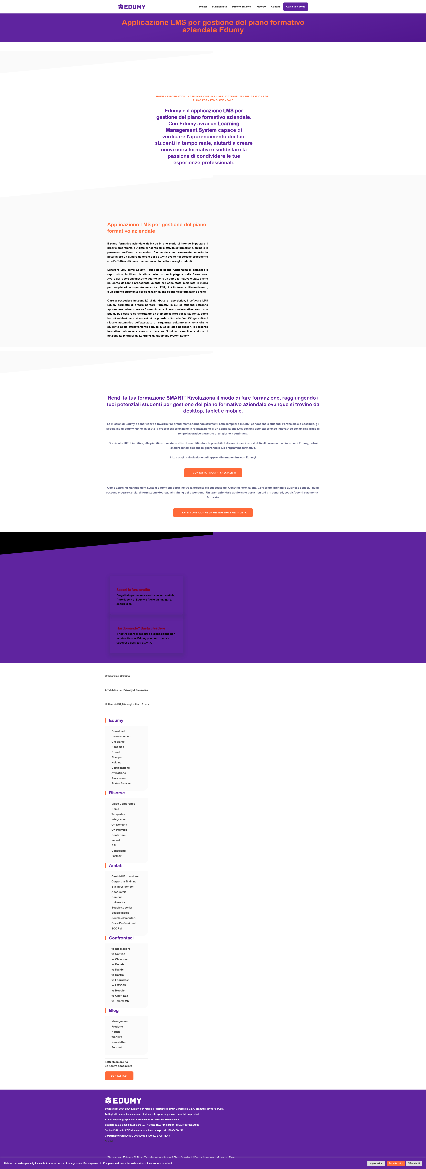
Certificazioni (183, 1157)
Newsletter (118, 1042)
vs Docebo (118, 964)
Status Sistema (121, 783)
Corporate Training (123, 881)
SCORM (116, 928)
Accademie (118, 892)
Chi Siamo (118, 741)
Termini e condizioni (158, 1157)
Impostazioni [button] (376, 1163)
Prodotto (117, 1026)
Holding (116, 762)
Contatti (276, 6)
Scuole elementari (123, 918)
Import (115, 840)
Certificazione (120, 767)
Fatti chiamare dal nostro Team (215, 1157)
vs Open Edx (119, 995)
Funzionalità (219, 6)
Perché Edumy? (241, 6)
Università (118, 902)
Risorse (261, 6)
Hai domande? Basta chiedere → (142, 628)
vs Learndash (120, 980)
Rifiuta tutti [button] (414, 1163)
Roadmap (117, 746)
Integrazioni (119, 819)
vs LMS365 (118, 985)
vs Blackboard (120, 948)
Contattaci (118, 835)
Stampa (116, 757)
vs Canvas (118, 954)
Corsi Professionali (123, 923)
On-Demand (119, 824)
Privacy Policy (132, 1157)
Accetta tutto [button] (396, 1163)
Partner (116, 856)
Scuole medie (120, 912)
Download (118, 731)
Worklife (116, 1037)
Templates (118, 814)
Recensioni (118, 778)
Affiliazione (118, 773)
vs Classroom (120, 959)
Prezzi (203, 6)
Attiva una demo (295, 6)
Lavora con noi (121, 736)
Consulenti (118, 850)
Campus (116, 897)
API (113, 845)
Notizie (115, 1031)
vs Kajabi (117, 969)
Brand (115, 752)
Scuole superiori (122, 907)
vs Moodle (118, 990)
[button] (213, 472)
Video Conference (123, 803)
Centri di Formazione (125, 876)
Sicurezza (114, 1157)
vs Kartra (117, 975)
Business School (122, 886)
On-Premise (119, 829)
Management (120, 1021)
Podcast (116, 1047)
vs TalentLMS (120, 1001)
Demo (115, 809)
